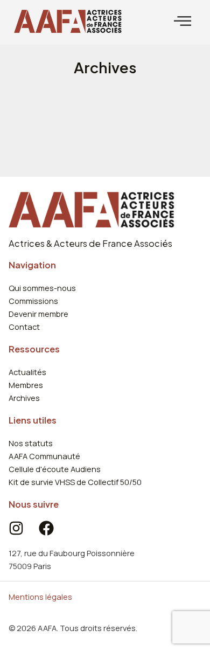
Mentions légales (40, 596)
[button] (182, 21)
